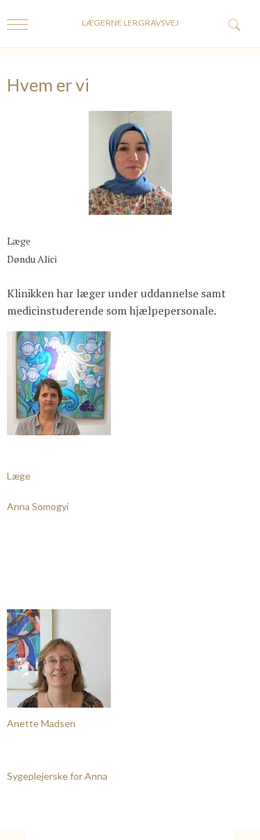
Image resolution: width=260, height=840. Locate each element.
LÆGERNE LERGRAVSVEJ (130, 22)
